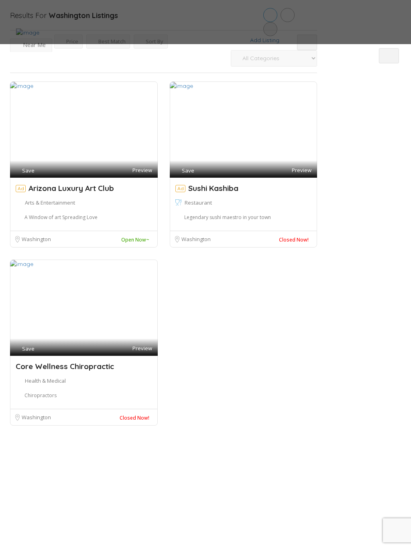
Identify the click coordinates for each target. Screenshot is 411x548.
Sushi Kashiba (213, 188)
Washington (36, 239)
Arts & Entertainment (50, 202)
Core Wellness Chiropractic (65, 366)
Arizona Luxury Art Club (71, 188)
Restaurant (198, 202)
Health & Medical (45, 380)
